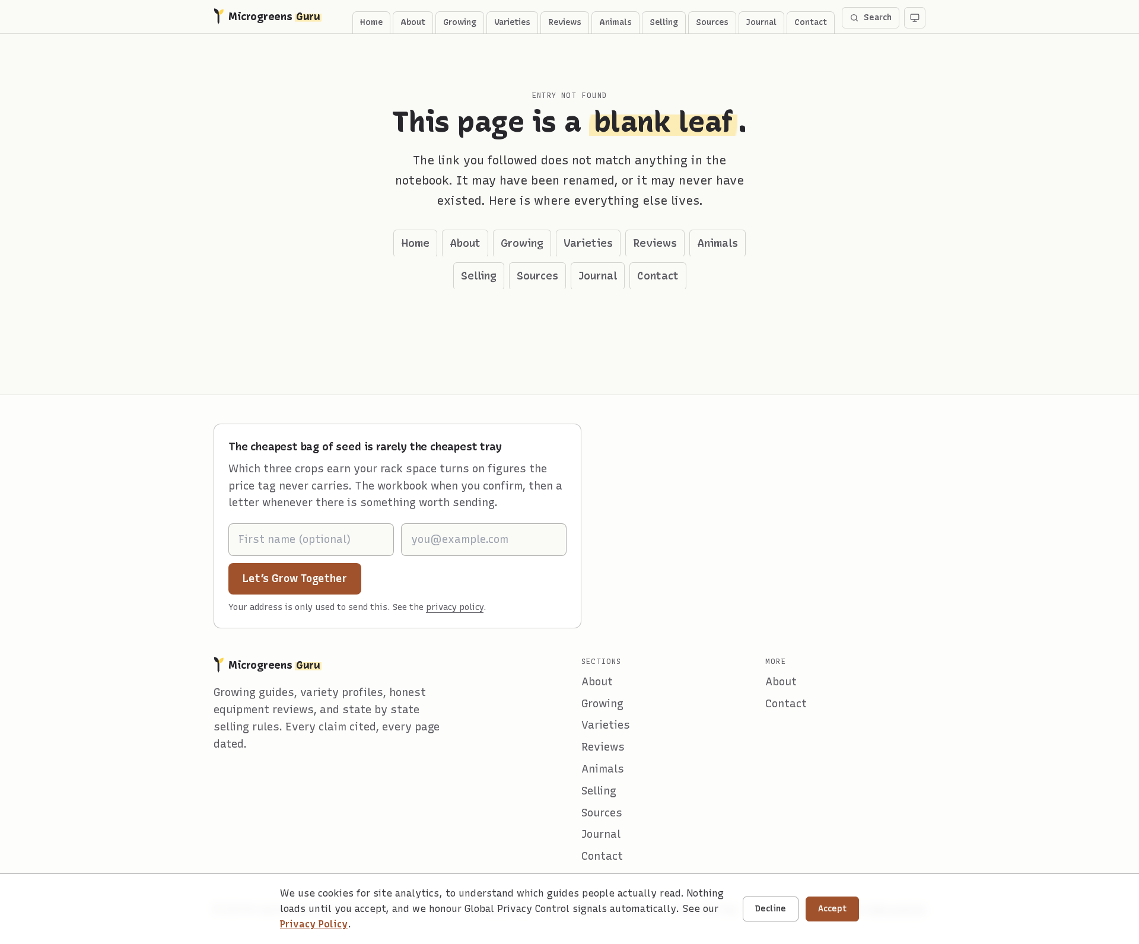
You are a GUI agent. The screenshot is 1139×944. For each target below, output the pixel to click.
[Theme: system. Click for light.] (914, 17)
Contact (810, 22)
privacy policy (454, 607)
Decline (770, 909)
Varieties (512, 22)
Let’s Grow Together (302, 578)
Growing (459, 22)
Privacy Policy (314, 924)
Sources (712, 22)
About (412, 22)
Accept (832, 909)
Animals (615, 22)
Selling (664, 22)
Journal (761, 22)
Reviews (564, 22)
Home (371, 22)
